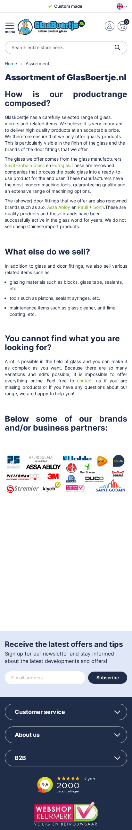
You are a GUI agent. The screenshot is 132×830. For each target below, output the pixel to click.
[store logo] (51, 26)
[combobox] (66, 47)
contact (85, 380)
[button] (121, 6)
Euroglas (61, 165)
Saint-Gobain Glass (25, 165)
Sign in (109, 26)
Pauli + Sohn (91, 207)
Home (11, 63)
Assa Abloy (58, 207)
